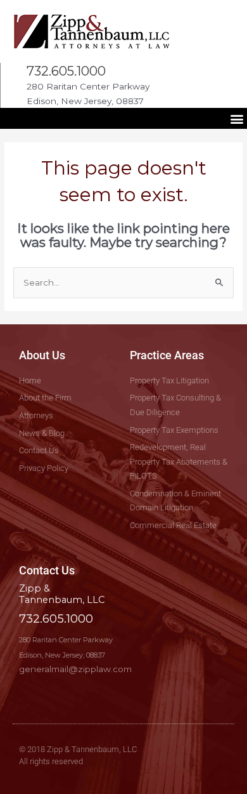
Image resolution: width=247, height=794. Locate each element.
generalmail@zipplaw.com (75, 669)
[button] (236, 118)
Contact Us (47, 570)
